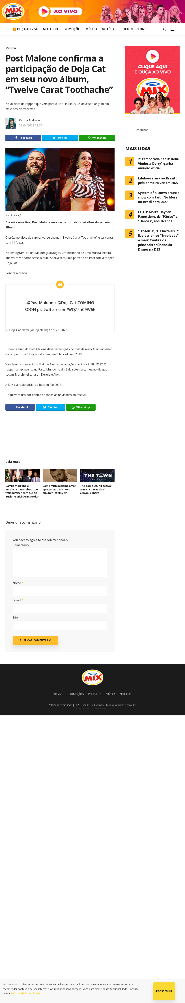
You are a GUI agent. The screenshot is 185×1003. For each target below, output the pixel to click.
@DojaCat (67, 302)
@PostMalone (40, 302)
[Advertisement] (74, 439)
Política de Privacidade (60, 705)
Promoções (72, 29)
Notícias (109, 29)
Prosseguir (164, 991)
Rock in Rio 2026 (133, 29)
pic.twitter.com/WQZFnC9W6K (66, 309)
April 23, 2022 (58, 330)
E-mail (18, 600)
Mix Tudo (50, 29)
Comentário (21, 545)
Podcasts (95, 694)
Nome (18, 583)
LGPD (77, 705)
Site (15, 617)
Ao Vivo (58, 694)
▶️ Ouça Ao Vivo (25, 29)
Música (91, 29)
